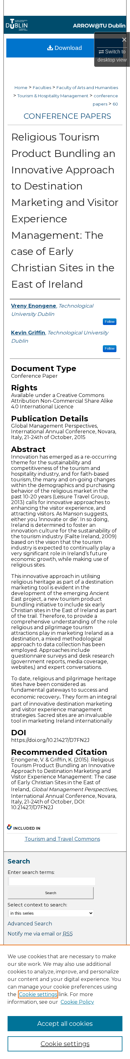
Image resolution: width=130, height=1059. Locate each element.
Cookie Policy (77, 1002)
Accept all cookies (65, 1023)
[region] (65, 1002)
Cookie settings (38, 994)
